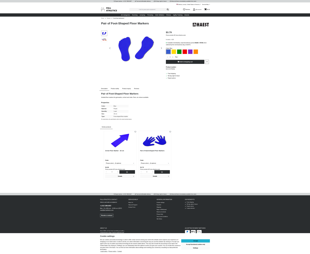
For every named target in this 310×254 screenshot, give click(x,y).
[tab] (104, 89)
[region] (132, 48)
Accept (195, 241)
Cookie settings (160, 202)
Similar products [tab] (106, 127)
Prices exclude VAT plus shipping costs (176, 35)
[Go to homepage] (109, 9)
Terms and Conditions (162, 216)
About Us (130, 202)
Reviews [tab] (136, 88)
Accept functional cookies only (195, 244)
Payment (159, 204)
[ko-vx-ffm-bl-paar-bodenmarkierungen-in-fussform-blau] (136, 48)
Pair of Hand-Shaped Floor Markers (152, 151)
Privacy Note (160, 214)
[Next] (161, 48)
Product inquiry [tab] (126, 88)
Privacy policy (112, 251)
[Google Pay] (199, 232)
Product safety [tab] (115, 88)
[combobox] (147, 9)
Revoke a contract (106, 215)
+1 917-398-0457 (105, 205)
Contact (119, 251)
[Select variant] (127, 172)
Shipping (159, 207)
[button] (125, 15)
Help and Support (132, 204)
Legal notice (104, 251)
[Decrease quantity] (167, 57)
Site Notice (159, 219)
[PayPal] (187, 232)
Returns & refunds (161, 211)
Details (120, 176)
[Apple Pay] (193, 232)
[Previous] (110, 48)
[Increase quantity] (172, 57)
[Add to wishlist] (135, 131)
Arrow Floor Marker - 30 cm (114, 151)
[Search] (168, 9)
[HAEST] (201, 24)
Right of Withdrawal (162, 209)
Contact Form (131, 207)
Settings (195, 248)
